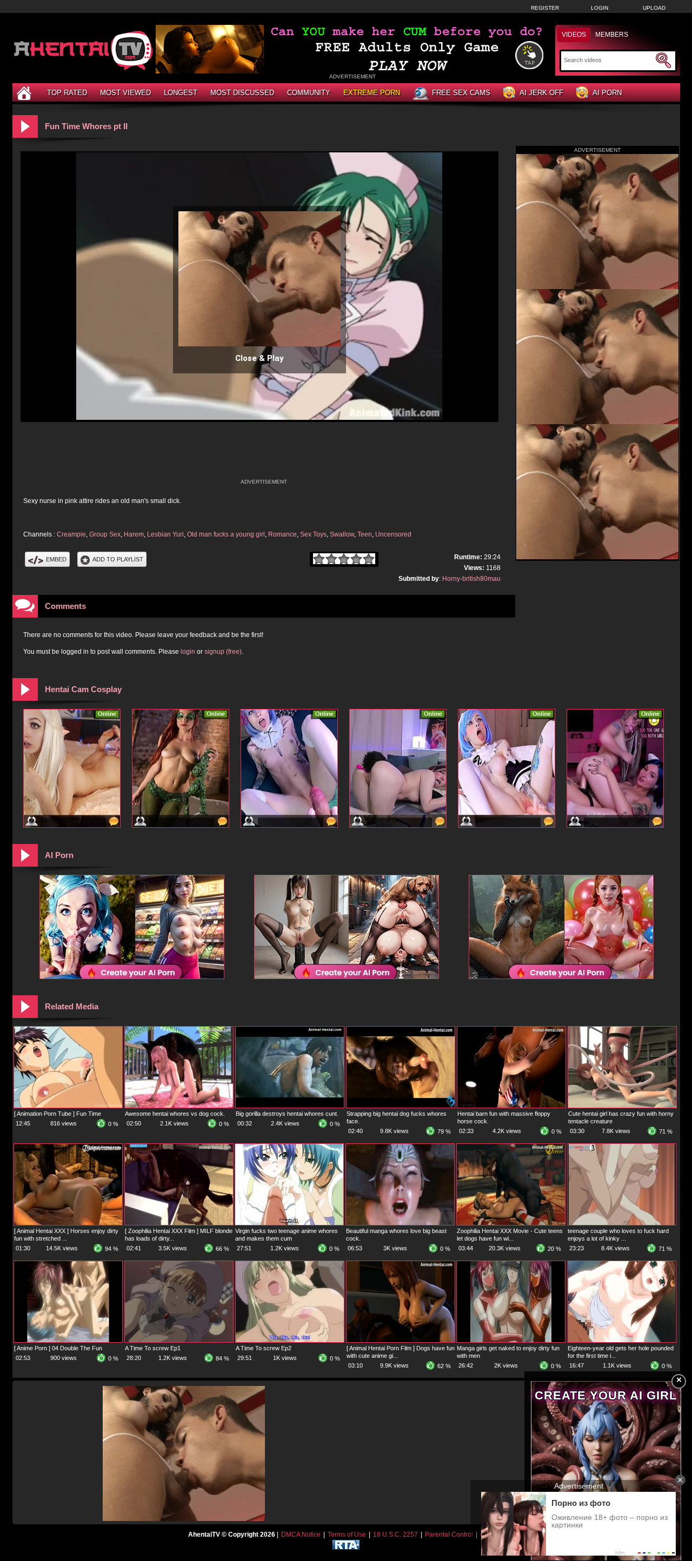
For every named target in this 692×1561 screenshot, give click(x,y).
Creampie (71, 534)
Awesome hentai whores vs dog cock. (175, 1113)
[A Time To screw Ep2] (290, 1340)
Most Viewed (125, 93)
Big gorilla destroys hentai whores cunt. (287, 1113)
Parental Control (449, 1534)
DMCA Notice (301, 1534)
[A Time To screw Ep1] (179, 1340)
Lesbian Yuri (165, 534)
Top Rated (67, 93)
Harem (134, 534)
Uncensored (393, 534)
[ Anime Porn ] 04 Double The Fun (58, 1348)
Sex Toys (313, 534)
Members (611, 34)
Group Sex (105, 534)
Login (599, 8)
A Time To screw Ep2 (263, 1348)
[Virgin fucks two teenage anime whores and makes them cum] (289, 1223)
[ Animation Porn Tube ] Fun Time (57, 1113)
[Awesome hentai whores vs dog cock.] (179, 1105)
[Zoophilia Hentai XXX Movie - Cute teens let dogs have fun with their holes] (511, 1223)
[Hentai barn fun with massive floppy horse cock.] (511, 1105)
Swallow (342, 534)
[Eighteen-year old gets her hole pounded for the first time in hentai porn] (622, 1340)
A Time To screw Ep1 (153, 1348)
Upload (654, 8)
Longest (180, 93)
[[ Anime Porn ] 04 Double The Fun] (68, 1340)
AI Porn (607, 93)
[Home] (25, 93)
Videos (574, 34)
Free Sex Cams (461, 93)
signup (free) (223, 651)
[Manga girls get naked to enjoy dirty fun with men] (511, 1340)
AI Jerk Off (541, 93)
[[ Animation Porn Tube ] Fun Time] (68, 1105)
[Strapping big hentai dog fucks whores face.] (401, 1105)
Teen (364, 534)
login (188, 651)
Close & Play (259, 358)
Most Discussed (242, 93)
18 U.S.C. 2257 (395, 1534)
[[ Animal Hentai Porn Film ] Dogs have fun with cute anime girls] (401, 1340)
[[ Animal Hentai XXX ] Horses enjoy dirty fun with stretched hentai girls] (68, 1223)
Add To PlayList (117, 559)
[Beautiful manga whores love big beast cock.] (400, 1223)
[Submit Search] (663, 60)
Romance (282, 534)
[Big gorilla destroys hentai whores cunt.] (290, 1105)
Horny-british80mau (471, 578)
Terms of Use (347, 1534)
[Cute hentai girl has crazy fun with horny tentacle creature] (622, 1105)
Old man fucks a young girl (226, 534)
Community (308, 93)
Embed (56, 559)
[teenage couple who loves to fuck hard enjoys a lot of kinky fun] (622, 1223)
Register (545, 8)
